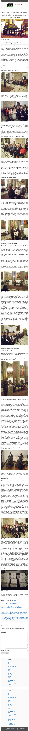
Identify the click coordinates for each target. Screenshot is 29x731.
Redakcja (10, 720)
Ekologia (18, 604)
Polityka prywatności (12, 719)
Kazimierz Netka (14, 603)
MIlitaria (9, 673)
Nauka (2, 607)
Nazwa (2, 645)
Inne (9, 669)
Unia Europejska (11, 607)
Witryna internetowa (5, 650)
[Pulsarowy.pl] (14, 7)
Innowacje (17, 606)
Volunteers (17, 607)
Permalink (4, 608)
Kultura (21, 606)
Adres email (3, 647)
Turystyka (6, 607)
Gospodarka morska (12, 665)
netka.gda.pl (16, 600)
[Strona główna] (1, 1)
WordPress (14, 729)
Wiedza (10, 723)
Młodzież (24, 606)
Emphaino (21, 729)
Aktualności (11, 604)
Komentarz (3, 632)
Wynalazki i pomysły (12, 683)
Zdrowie (20, 607)
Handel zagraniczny (8, 606)
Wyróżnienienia (12, 724)
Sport (9, 677)
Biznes (15, 604)
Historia (13, 606)
